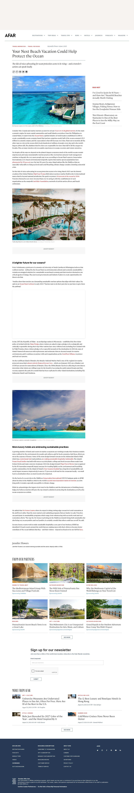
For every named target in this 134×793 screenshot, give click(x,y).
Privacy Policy (71, 417)
